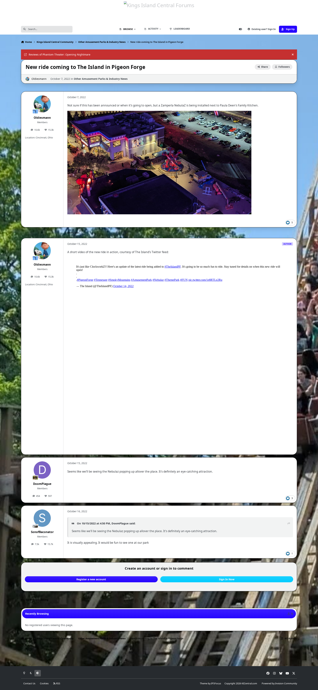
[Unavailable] (159, 113)
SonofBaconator (42, 532)
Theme (203, 683)
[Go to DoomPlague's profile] (42, 470)
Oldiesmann (39, 79)
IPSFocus (216, 683)
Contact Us (29, 683)
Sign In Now (226, 579)
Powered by (279, 683)
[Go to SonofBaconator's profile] (42, 518)
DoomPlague (42, 484)
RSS (58, 683)
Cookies (44, 683)
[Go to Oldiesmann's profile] (27, 79)
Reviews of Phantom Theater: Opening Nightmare (59, 54)
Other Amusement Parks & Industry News (101, 79)
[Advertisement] (159, 654)
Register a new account (91, 579)
